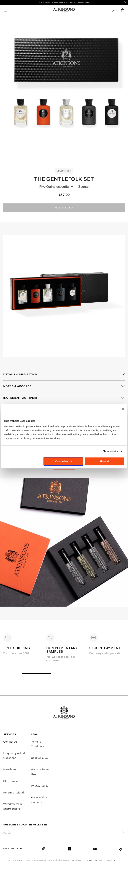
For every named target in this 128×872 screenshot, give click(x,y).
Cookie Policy (39, 758)
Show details (110, 451)
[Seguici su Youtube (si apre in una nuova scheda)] (96, 849)
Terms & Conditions (38, 744)
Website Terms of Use (41, 772)
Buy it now (78, 220)
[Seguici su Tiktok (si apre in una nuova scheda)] (122, 849)
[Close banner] (123, 409)
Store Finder (11, 781)
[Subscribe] (122, 833)
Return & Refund (13, 792)
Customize (61, 461)
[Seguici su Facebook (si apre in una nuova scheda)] (71, 849)
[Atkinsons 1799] (64, 10)
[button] (5, 10)
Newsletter (10, 769)
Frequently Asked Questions (14, 755)
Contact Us (10, 741)
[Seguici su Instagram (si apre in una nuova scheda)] (45, 849)
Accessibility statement (39, 799)
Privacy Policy (39, 786)
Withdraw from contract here (12, 806)
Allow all (104, 461)
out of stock (64, 207)
